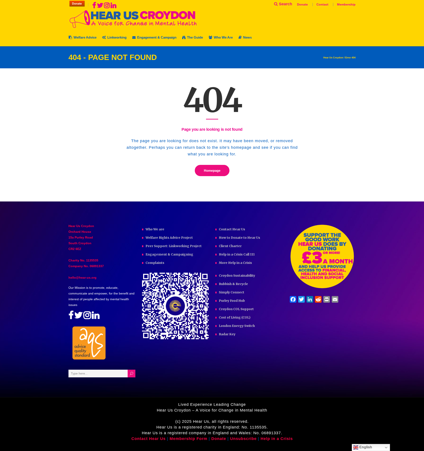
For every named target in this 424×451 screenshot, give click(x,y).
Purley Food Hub (232, 301)
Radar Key (227, 334)
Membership (346, 4)
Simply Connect (231, 292)
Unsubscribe (243, 438)
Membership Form (188, 438)
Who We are (155, 229)
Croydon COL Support (236, 309)
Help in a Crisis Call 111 (237, 254)
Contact (322, 4)
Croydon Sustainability (237, 276)
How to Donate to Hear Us (239, 238)
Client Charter (230, 246)
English (365, 447)
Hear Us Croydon (333, 57)
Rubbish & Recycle (233, 284)
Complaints (155, 263)
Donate (302, 4)
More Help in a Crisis (235, 263)
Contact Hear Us (232, 229)
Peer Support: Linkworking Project (174, 246)
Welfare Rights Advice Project (169, 238)
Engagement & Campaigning (169, 254)
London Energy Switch (237, 326)
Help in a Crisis (277, 438)
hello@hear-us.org (82, 277)
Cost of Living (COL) (234, 317)
